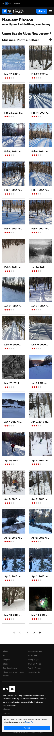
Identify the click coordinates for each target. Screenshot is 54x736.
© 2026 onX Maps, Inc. (19, 732)
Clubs (5, 664)
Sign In (41, 11)
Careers (6, 713)
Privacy (40, 732)
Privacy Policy (30, 722)
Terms (33, 732)
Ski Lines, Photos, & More (20, 39)
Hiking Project (33, 659)
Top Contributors (10, 668)
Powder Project (34, 668)
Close (27, 727)
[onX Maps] (9, 691)
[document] (27, 724)
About (5, 651)
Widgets (6, 659)
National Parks (34, 672)
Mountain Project (35, 651)
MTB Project (33, 655)
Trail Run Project (34, 664)
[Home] (14, 11)
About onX (7, 709)
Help (5, 655)
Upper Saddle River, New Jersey (25, 33)
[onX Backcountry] (11, 3)
